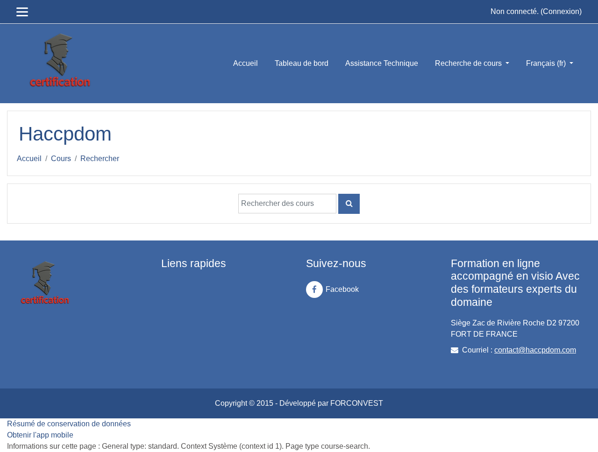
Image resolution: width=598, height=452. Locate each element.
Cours (61, 158)
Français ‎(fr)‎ (547, 63)
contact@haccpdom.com (535, 350)
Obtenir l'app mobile (40, 435)
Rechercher (99, 158)
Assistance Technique (381, 63)
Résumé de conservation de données (69, 424)
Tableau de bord (301, 63)
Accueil (245, 63)
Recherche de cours (469, 63)
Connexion (561, 11)
